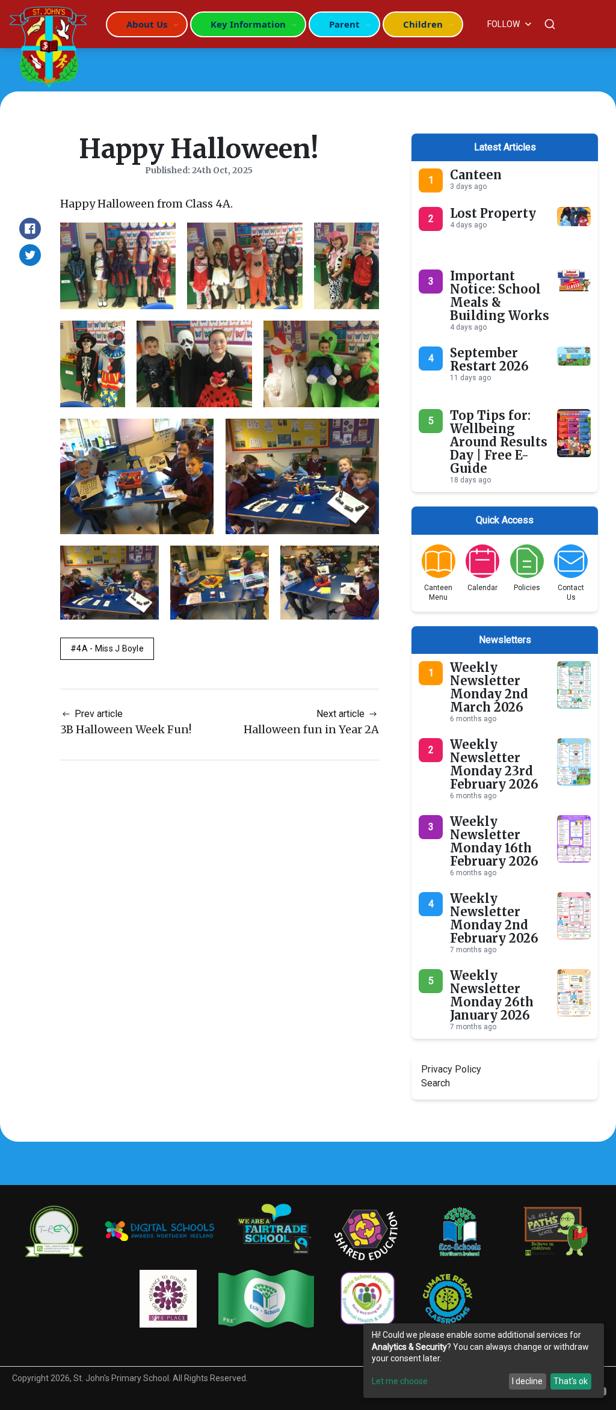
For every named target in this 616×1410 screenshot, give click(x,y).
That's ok (570, 1381)
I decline (527, 1381)
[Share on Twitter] (30, 255)
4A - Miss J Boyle (110, 648)
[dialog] (483, 1360)
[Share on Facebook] (30, 228)
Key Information (248, 24)
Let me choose (400, 1381)
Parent (344, 24)
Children (423, 24)
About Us (146, 24)
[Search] (550, 24)
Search (435, 1083)
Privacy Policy (451, 1069)
